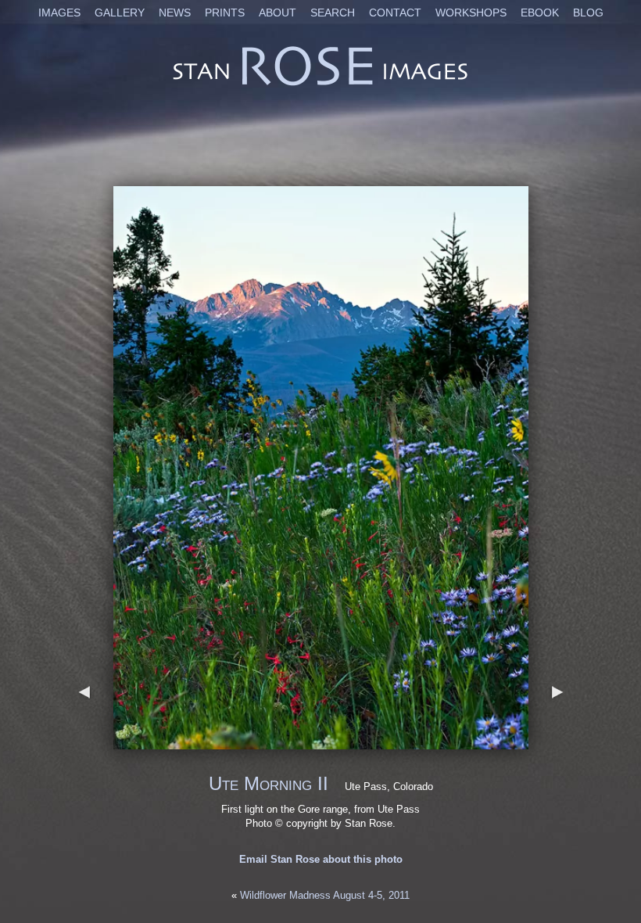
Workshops (471, 12)
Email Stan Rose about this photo (321, 859)
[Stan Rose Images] (320, 85)
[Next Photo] (320, 742)
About (277, 12)
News (175, 12)
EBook (540, 12)
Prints (225, 12)
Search (332, 12)
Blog (588, 12)
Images (59, 12)
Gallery (120, 12)
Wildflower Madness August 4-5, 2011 (325, 895)
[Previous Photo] (84, 742)
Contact (395, 12)
